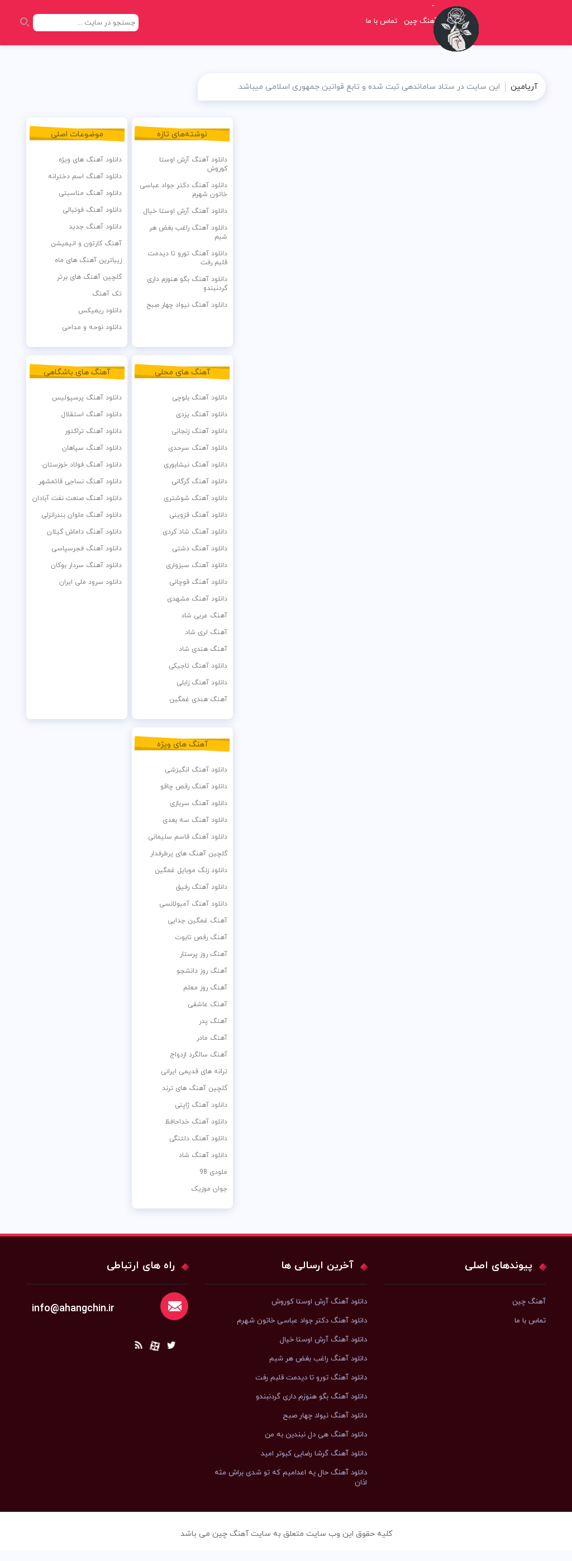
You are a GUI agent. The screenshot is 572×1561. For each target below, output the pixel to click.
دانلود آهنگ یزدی (201, 414)
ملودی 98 (213, 1172)
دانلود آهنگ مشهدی (197, 598)
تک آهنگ (107, 293)
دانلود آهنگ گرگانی (199, 481)
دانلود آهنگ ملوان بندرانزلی (81, 515)
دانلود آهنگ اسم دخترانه (85, 176)
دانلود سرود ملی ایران (90, 582)
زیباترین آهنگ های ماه (88, 260)
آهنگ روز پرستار (203, 954)
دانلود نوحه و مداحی (92, 327)
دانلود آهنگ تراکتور (93, 431)
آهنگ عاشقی (207, 1004)
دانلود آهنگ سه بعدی (195, 820)
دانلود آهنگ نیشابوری (195, 464)
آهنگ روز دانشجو (202, 971)
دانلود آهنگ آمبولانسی (193, 904)
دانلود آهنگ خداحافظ (196, 1121)
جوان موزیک (209, 1188)
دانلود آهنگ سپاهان (92, 448)
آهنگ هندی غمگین (198, 699)
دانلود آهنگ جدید (95, 226)
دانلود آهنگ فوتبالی (92, 210)
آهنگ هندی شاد (203, 649)
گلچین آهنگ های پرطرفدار (188, 853)
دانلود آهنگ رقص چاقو (193, 786)
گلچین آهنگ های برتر (89, 277)
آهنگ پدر (213, 1021)
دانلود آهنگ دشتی (199, 548)
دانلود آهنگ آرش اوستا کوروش (193, 164)
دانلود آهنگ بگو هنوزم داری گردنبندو (187, 284)
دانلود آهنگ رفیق (201, 887)
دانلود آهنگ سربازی (198, 803)
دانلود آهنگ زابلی (202, 682)
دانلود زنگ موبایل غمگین (191, 870)
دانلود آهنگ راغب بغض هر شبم (188, 232)
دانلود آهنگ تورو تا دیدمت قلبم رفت (187, 258)
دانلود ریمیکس (100, 310)
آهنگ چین (529, 1302)
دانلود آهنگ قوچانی (198, 582)
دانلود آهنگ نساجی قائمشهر (80, 481)
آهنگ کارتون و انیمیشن (86, 243)
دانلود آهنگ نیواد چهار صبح (186, 305)
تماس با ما (381, 21)
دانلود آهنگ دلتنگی (198, 1138)
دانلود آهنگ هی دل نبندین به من (316, 1435)
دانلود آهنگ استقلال (91, 414)
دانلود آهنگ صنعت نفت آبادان (77, 498)
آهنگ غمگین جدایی (197, 920)
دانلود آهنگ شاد (203, 1155)
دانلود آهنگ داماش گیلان (84, 531)
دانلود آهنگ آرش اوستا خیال (185, 211)
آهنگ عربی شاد (204, 615)
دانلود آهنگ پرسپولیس (87, 397)
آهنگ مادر (212, 1038)
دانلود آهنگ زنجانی (199, 431)
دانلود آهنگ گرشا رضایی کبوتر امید (314, 1454)
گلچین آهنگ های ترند (194, 1088)
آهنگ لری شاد (206, 632)
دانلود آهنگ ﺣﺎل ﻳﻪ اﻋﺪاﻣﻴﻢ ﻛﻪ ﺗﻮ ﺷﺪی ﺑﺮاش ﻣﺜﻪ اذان (290, 1478)
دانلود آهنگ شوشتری (195, 498)
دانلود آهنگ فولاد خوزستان (82, 464)
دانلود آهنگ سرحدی (197, 448)
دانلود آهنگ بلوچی (199, 397)
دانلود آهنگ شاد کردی (195, 531)
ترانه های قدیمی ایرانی (194, 1071)
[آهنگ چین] (458, 36)
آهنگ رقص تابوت (201, 937)
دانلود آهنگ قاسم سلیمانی (187, 836)
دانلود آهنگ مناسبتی (90, 193)
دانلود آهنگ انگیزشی (196, 769)
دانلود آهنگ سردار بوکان (86, 565)
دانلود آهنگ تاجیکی (198, 665)
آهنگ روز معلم (205, 987)
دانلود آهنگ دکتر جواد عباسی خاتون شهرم (183, 190)
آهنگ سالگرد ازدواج (198, 1054)
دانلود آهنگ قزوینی (198, 515)
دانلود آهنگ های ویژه (90, 159)
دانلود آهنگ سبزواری (196, 565)
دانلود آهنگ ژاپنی (201, 1105)
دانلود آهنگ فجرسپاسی (86, 548)
